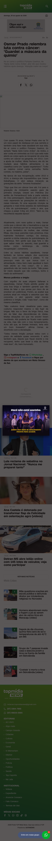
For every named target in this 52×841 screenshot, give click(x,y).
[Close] (49, 405)
